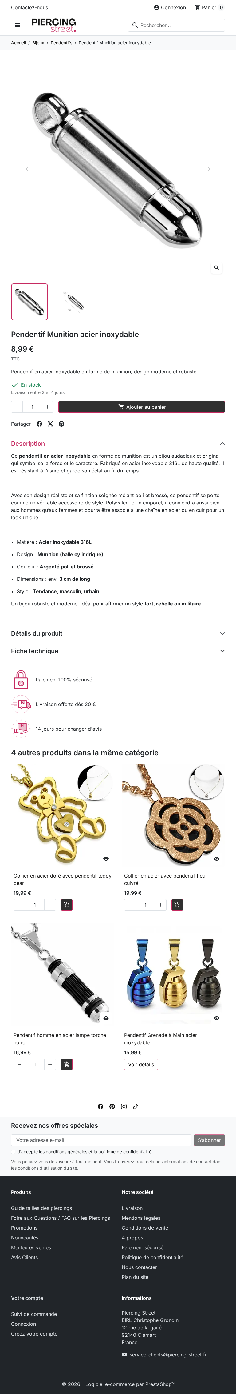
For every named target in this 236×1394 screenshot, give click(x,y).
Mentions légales (141, 1218)
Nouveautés (24, 1238)
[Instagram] (124, 1105)
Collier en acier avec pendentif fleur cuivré (165, 879)
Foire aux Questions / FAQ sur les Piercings (60, 1218)
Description (28, 443)
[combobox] (176, 25)
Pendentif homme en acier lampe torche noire (60, 1039)
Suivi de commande (34, 1314)
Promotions (24, 1228)
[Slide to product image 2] (73, 301)
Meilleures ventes (31, 1247)
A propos (132, 1238)
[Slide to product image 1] (29, 301)
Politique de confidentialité (152, 1257)
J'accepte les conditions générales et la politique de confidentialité (84, 1151)
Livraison (132, 1208)
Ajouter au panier (142, 407)
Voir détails (141, 1064)
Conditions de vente (145, 1228)
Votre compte (27, 1298)
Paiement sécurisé (142, 1247)
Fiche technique (34, 651)
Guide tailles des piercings (41, 1208)
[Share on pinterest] (61, 424)
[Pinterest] (112, 1105)
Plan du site (135, 1277)
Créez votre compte (34, 1334)
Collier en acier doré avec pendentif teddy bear (63, 879)
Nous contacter (139, 1267)
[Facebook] (100, 1105)
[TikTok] (135, 1105)
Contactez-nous (29, 7)
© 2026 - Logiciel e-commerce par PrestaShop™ (118, 1384)
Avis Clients (24, 1257)
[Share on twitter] (50, 424)
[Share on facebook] (39, 424)
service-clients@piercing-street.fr (168, 1355)
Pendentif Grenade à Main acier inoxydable (160, 1039)
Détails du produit (36, 633)
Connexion (23, 1324)
